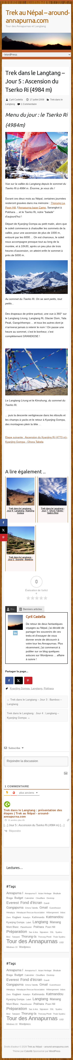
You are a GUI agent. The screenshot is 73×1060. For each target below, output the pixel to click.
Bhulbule (57, 893)
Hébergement (52, 912)
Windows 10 (11, 947)
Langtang (36, 688)
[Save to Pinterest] (28, 680)
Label (28, 922)
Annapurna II (30, 893)
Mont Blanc (12, 927)
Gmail (43, 907)
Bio (12, 609)
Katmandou (54, 917)
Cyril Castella (16, 99)
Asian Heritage (44, 893)
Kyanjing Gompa (20, 688)
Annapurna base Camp (32, 207)
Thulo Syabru (59, 937)
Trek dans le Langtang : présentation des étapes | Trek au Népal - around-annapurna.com (33, 813)
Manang (55, 922)
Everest (12, 903)
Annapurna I (14, 893)
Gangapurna (14, 907)
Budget (18, 897)
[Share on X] (19, 680)
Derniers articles (32, 609)
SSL (52, 932)
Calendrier (29, 898)
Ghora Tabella (31, 908)
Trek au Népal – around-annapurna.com (37, 16)
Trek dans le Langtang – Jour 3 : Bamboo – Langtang (34, 702)
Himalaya (10, 912)
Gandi (46, 903)
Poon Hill (10, 207)
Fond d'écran (31, 903)
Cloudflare (40, 898)
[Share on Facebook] (9, 680)
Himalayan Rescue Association (30, 912)
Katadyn (26, 917)
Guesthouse (55, 908)
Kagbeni (16, 917)
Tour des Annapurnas (32, 941)
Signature (44, 932)
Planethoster (26, 927)
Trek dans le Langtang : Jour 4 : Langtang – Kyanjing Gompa (33, 715)
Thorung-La (58, 203)
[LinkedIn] (15, 633)
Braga (9, 898)
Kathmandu (38, 917)
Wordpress (25, 947)
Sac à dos (33, 932)
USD (61, 942)
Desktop (50, 898)
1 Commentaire (29, 104)
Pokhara (49, 688)
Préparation (16, 931)
